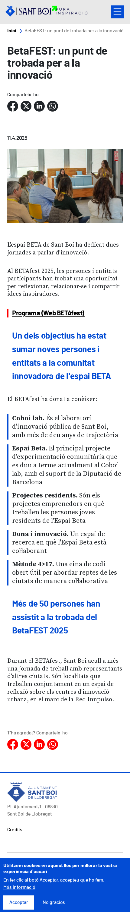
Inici (11, 30)
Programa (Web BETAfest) (48, 313)
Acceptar (18, 902)
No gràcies (54, 902)
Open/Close (117, 11)
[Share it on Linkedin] (39, 106)
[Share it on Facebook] (12, 106)
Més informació (19, 887)
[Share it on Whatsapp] (52, 106)
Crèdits (14, 829)
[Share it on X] (26, 106)
